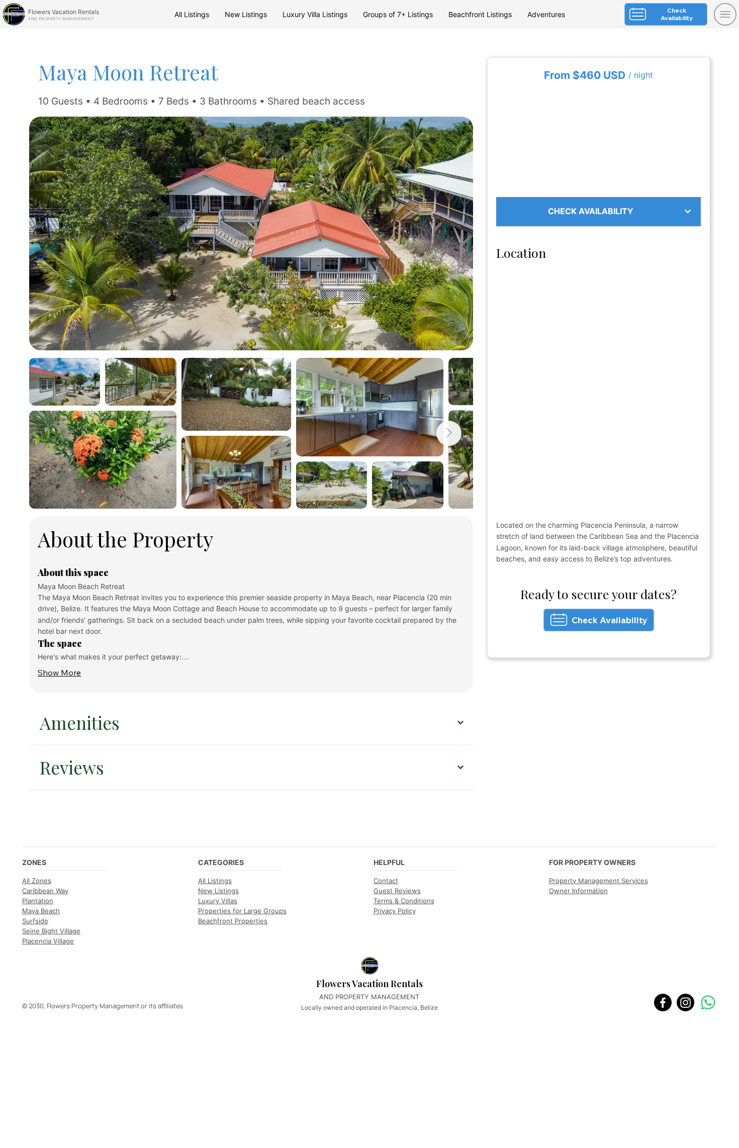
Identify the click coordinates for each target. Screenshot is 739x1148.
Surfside (35, 921)
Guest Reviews (397, 891)
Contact (386, 881)
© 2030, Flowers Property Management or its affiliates (102, 1005)
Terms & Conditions (404, 901)
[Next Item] (448, 433)
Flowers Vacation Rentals (63, 12)
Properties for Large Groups (242, 911)
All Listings (215, 881)
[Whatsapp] (708, 1002)
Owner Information (578, 891)
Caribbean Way (45, 891)
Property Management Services (598, 881)
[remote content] (599, 140)
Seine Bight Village (51, 931)
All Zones (36, 881)
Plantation (37, 901)
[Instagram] (685, 1002)
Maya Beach (41, 911)
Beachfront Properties (232, 921)
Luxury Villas (217, 901)
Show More (59, 672)
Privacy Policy (395, 911)
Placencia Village (48, 941)
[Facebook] (663, 1002)
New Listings (218, 891)
